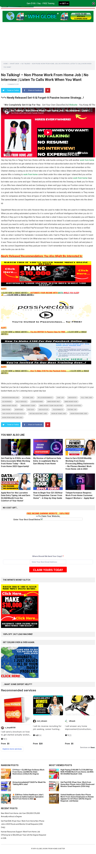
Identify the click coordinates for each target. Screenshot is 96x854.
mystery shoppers (74, 405)
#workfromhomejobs (10, 397)
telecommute (58, 409)
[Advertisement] (48, 39)
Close (93, 4)
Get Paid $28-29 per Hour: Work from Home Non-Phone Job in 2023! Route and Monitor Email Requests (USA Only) (77, 784)
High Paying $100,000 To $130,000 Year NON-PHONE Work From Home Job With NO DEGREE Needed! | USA (77, 772)
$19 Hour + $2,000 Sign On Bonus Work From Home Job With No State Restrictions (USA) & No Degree (28, 772)
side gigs (30, 409)
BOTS (60, 293)
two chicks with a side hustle (13, 413)
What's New (14, 64)
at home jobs (28, 397)
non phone (6, 409)
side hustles (43, 409)
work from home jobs (78, 413)
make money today (28, 405)
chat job (60, 397)
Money (78, 105)
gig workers (7, 401)
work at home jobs (59, 413)
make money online (9, 405)
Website (52, 105)
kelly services (21, 401)
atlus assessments (45, 397)
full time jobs (86, 397)
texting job (72, 409)
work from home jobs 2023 (12, 417)
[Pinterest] (47, 90)
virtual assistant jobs (38, 413)
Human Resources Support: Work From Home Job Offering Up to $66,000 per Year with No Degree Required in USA (23, 835)
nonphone (19, 409)
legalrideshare (37, 401)
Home (6, 64)
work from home (87, 160)
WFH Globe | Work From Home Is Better (49, 849)
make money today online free (51, 405)
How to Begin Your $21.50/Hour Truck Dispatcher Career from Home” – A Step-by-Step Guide (48, 495)
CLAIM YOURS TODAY (48, 570)
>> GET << (64, 3)
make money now (71, 401)
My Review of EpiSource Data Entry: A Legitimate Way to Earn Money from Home (47, 461)
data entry (72, 397)
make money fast (53, 401)
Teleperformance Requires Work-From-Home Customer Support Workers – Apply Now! (80, 495)
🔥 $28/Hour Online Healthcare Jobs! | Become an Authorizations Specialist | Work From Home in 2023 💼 (28, 797)
